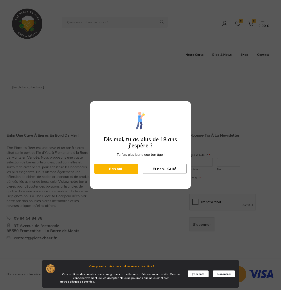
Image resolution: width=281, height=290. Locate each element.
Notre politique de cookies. (77, 281)
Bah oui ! (116, 168)
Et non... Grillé (164, 168)
